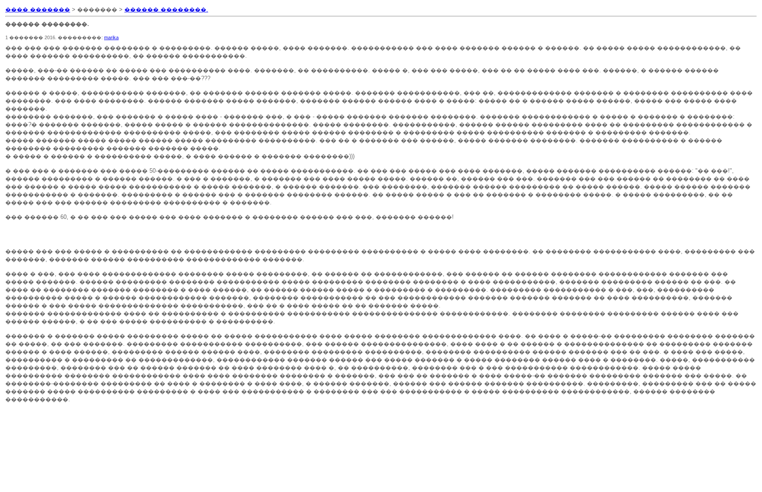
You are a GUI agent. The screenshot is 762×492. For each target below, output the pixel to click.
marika (111, 37)
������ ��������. (166, 9)
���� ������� (37, 9)
